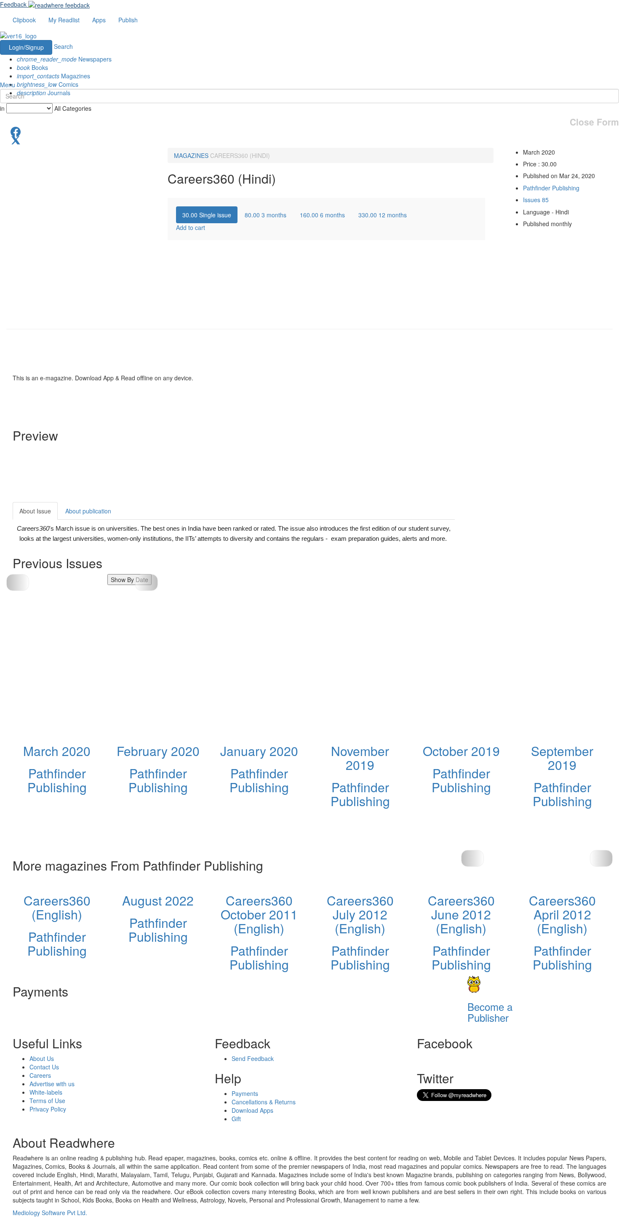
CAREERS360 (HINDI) (240, 155)
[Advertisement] (530, 554)
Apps (99, 20)
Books (32, 67)
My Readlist (64, 20)
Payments (245, 1093)
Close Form (594, 122)
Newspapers (64, 59)
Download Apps (252, 1110)
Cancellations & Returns (264, 1102)
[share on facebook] (309, 131)
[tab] (206, 214)
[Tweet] (309, 139)
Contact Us (44, 1067)
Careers (40, 1075)
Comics (47, 84)
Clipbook (24, 20)
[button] (146, 582)
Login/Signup (26, 47)
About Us (41, 1058)
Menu (7, 84)
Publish (128, 20)
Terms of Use (47, 1100)
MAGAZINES (191, 155)
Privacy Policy (47, 1109)
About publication (88, 511)
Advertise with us (52, 1083)
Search (63, 46)
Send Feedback (253, 1058)
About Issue (35, 511)
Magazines (53, 76)
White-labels (45, 1092)
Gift (236, 1118)
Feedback (13, 4)
